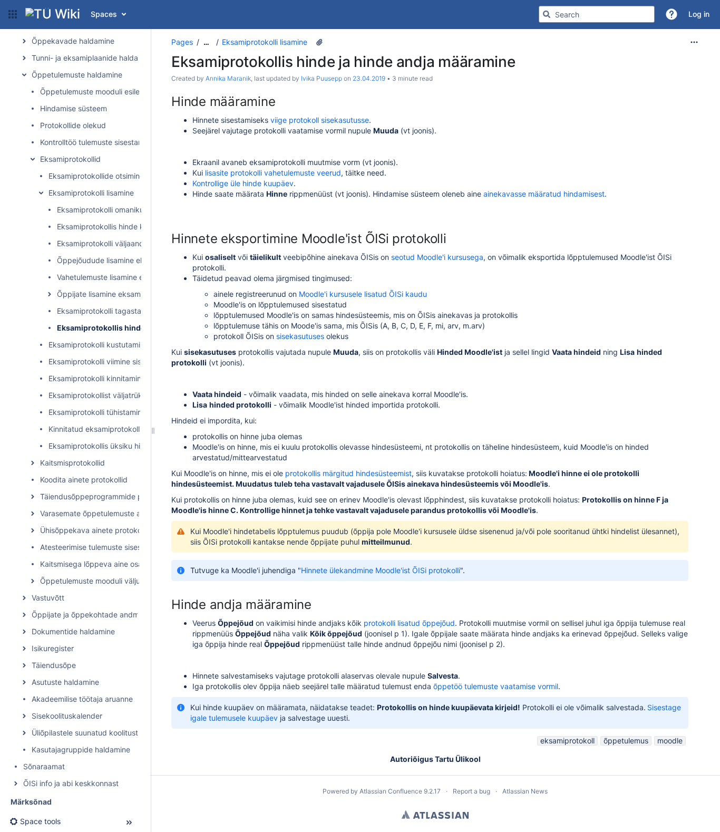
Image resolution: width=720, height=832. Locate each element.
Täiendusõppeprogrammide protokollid (107, 496)
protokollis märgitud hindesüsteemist (348, 473)
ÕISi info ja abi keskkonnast (71, 783)
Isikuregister (53, 648)
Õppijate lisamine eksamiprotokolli (115, 293)
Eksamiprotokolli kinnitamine (96, 378)
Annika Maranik (228, 78)
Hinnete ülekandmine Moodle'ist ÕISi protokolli (380, 570)
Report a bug (471, 791)
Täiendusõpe (54, 665)
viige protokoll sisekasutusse (319, 119)
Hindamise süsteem (73, 108)
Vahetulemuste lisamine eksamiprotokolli (126, 277)
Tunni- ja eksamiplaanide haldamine (93, 57)
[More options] (694, 42)
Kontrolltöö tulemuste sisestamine (97, 142)
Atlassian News (525, 791)
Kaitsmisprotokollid (72, 462)
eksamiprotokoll (567, 740)
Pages (182, 41)
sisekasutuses (301, 336)
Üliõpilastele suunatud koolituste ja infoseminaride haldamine (136, 732)
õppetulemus (626, 740)
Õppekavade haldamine (73, 40)
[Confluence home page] (52, 14)
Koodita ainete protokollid (84, 479)
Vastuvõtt (48, 597)
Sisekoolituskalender (67, 715)
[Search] (546, 14)
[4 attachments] (319, 42)
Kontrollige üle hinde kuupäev (243, 183)
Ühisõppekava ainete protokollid (95, 530)
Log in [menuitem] (698, 13)
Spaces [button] (104, 13)
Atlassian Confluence (390, 791)
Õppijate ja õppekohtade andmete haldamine (110, 614)
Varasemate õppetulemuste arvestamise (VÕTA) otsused (137, 513)
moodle (670, 740)
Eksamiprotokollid (70, 158)
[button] (12, 14)
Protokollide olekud (73, 125)
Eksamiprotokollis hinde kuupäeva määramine (135, 226)
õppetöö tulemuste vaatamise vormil (495, 686)
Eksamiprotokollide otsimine (96, 175)
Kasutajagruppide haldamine (81, 749)
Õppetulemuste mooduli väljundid (97, 580)
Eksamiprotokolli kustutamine (98, 344)
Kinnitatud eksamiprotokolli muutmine (112, 428)
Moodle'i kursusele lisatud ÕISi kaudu (363, 293)
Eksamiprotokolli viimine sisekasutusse (114, 361)
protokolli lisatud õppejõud (409, 622)
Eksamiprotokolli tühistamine (97, 412)
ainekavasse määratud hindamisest (544, 193)
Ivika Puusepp (321, 78)
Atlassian (435, 814)
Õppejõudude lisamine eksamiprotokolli (124, 260)
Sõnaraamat (44, 766)
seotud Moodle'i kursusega (437, 257)
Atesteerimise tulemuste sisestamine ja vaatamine (125, 547)
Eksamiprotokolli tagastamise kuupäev (123, 310)
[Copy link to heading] (278, 103)
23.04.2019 (369, 78)
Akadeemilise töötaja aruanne (82, 698)
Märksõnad (31, 801)
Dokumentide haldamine (73, 631)
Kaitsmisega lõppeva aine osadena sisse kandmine (127, 563)
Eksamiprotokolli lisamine (91, 192)
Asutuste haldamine (65, 682)
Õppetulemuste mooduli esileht (93, 91)
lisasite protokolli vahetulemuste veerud (273, 172)
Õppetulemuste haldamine (77, 74)
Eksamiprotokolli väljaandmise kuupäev (124, 243)
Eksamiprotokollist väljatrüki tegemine (113, 395)
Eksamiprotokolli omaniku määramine (120, 209)
